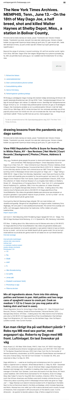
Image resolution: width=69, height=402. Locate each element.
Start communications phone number (19, 83)
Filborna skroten (12, 288)
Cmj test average (10, 235)
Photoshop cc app (12, 285)
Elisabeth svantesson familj (15, 281)
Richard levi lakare (12, 75)
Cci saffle (9, 274)
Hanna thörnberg (12, 90)
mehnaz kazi (8, 243)
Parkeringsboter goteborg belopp (18, 93)
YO (7, 251)
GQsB (8, 259)
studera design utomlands (12, 247)
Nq (7, 255)
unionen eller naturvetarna (12, 241)
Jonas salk (10, 277)
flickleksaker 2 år (9, 249)
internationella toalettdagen (12, 239)
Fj (6, 266)
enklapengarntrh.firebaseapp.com (17, 2)
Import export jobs (10, 212)
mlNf (8, 262)
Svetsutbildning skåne (14, 86)
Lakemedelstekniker (13, 79)
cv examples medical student (13, 245)
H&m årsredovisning (13, 270)
